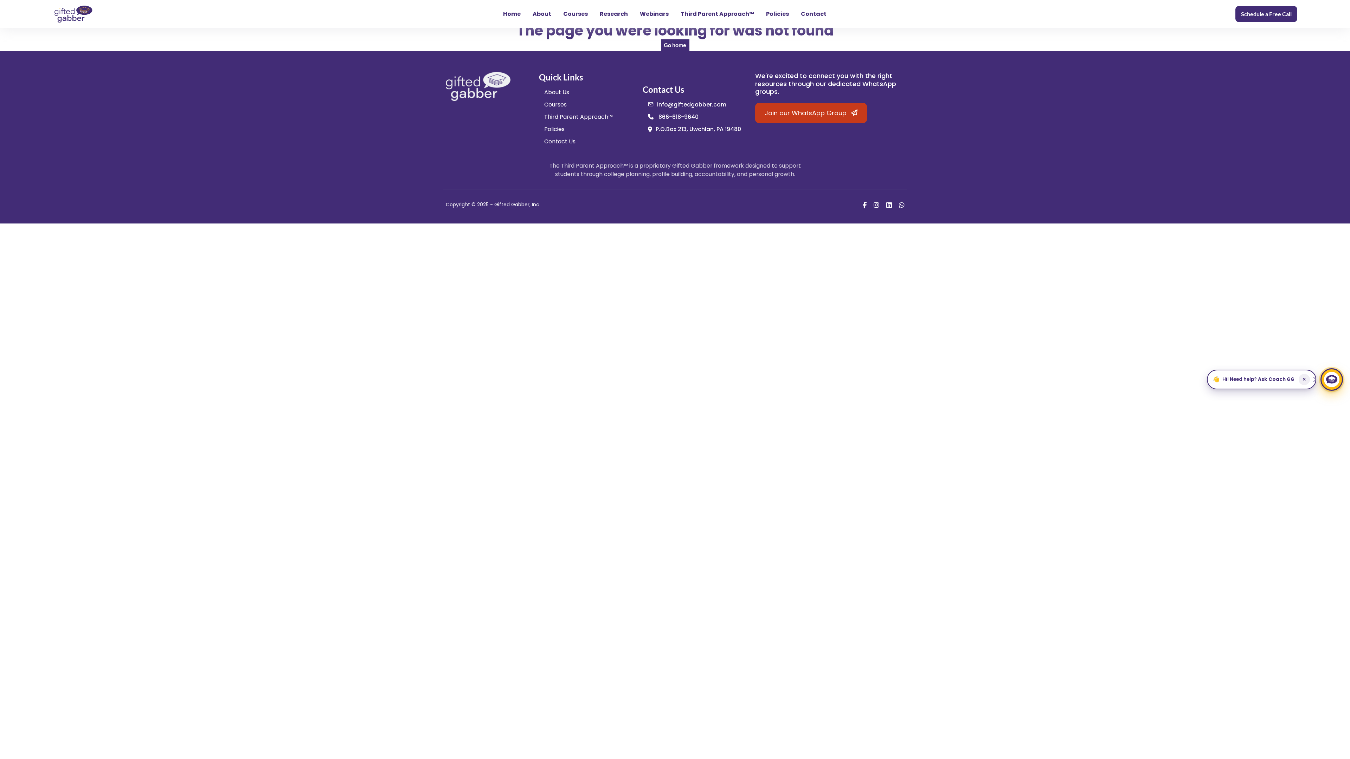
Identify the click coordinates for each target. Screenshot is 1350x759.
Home (512, 14)
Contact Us (560, 141)
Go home (675, 44)
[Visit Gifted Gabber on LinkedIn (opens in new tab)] (889, 204)
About (542, 14)
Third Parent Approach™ (717, 14)
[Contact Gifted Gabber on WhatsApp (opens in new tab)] (902, 204)
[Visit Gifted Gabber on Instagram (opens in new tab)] (876, 204)
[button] (1261, 379)
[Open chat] (1331, 379)
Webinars (654, 14)
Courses (575, 14)
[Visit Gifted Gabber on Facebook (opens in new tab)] (865, 204)
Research (614, 14)
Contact (814, 14)
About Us (556, 92)
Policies (777, 14)
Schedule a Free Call (1266, 14)
